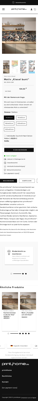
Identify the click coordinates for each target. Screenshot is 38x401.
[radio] (9, 118)
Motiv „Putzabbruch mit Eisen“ (28, 314)
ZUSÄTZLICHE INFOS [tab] (27, 181)
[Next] (34, 67)
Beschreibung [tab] (8, 181)
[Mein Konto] (32, 9)
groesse (7, 112)
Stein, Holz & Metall (9, 76)
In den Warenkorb (20, 150)
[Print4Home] (19, 9)
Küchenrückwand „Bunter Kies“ (10, 314)
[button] (3, 9)
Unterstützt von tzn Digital (28, 398)
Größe (6, 141)
